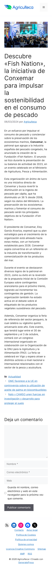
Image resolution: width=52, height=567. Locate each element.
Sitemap (42, 549)
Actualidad (14, 376)
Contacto (19, 530)
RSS (30, 553)
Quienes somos (26, 544)
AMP (22, 553)
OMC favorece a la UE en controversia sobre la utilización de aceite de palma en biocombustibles (25, 385)
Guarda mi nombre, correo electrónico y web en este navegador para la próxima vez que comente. (25, 493)
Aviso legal (32, 530)
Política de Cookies (26, 534)
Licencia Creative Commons (20, 549)
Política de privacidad (26, 539)
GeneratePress (26, 562)
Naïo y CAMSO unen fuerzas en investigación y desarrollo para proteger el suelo (24, 399)
